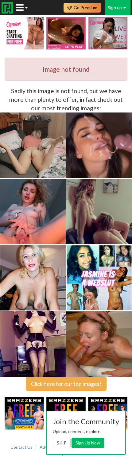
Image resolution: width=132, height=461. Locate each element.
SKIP (62, 442)
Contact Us (21, 447)
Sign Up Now (88, 442)
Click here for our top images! (66, 383)
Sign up (115, 7)
